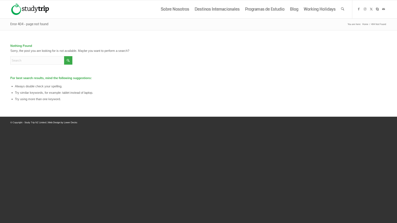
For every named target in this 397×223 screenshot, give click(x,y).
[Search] (342, 9)
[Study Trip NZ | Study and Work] (30, 9)
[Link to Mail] (383, 9)
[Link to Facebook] (359, 9)
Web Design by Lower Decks (62, 122)
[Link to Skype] (377, 9)
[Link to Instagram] (365, 9)
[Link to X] (371, 9)
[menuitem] (175, 9)
